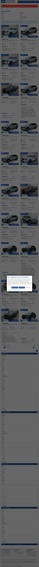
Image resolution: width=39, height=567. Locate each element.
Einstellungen (28, 287)
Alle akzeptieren (15, 287)
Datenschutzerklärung (12, 289)
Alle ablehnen (22, 287)
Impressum (19, 289)
